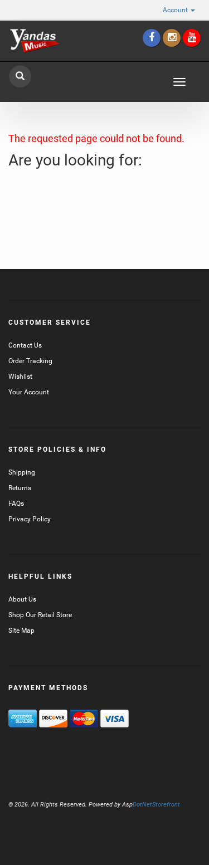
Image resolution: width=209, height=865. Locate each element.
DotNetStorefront (151, 804)
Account (176, 10)
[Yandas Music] (34, 41)
